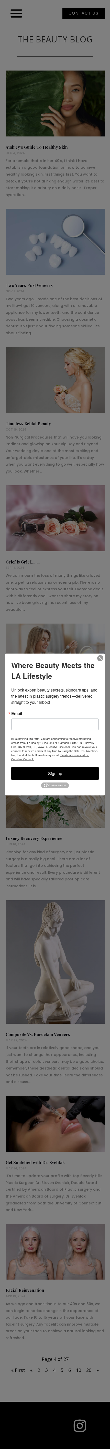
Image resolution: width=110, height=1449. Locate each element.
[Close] (100, 658)
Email (16, 713)
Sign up (55, 773)
